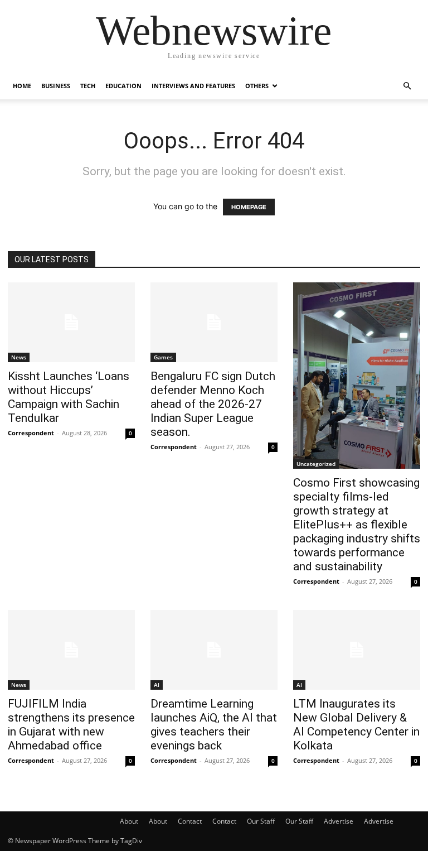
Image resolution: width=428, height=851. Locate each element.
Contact (190, 821)
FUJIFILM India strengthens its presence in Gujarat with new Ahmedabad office (71, 724)
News (18, 357)
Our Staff (261, 821)
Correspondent (31, 433)
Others (257, 85)
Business (55, 85)
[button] (406, 86)
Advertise (338, 821)
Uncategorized (315, 464)
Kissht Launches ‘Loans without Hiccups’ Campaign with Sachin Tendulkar (68, 397)
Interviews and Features (193, 85)
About (129, 821)
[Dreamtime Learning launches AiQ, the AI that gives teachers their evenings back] (214, 650)
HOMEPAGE (248, 207)
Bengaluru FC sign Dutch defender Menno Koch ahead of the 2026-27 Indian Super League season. (212, 404)
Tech (87, 85)
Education (123, 85)
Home (22, 85)
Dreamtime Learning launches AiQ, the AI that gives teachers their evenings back (213, 724)
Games (163, 357)
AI (156, 685)
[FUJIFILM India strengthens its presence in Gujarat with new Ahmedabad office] (71, 650)
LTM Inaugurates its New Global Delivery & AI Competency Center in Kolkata (356, 724)
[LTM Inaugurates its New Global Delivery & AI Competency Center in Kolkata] (356, 650)
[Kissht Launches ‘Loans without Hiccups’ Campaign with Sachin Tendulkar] (71, 322)
